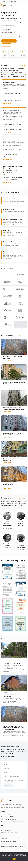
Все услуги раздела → (8, 103)
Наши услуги (6, 45)
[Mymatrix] (7, 5)
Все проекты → (23, 335)
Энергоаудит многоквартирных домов (13, 177)
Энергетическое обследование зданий (13, 174)
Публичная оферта (6, 844)
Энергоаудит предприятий (10, 179)
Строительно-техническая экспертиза (13, 126)
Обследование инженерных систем (12, 100)
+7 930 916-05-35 (5, 1)
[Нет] (26, 856)
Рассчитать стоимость (9, 41)
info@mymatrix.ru (15, 1)
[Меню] (25, 5)
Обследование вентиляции (10, 91)
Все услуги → (23, 65)
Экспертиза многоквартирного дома (12, 129)
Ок (14, 859)
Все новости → (23, 639)
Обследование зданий (10, 82)
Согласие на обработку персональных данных (13, 846)
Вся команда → (23, 498)
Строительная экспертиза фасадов (12, 149)
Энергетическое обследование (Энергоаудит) (12, 167)
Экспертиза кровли (8, 156)
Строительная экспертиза (11, 110)
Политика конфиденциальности (9, 841)
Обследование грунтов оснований (12, 93)
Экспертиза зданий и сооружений (13, 139)
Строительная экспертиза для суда (12, 124)
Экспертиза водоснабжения (10, 154)
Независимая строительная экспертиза (13, 122)
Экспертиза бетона (8, 151)
